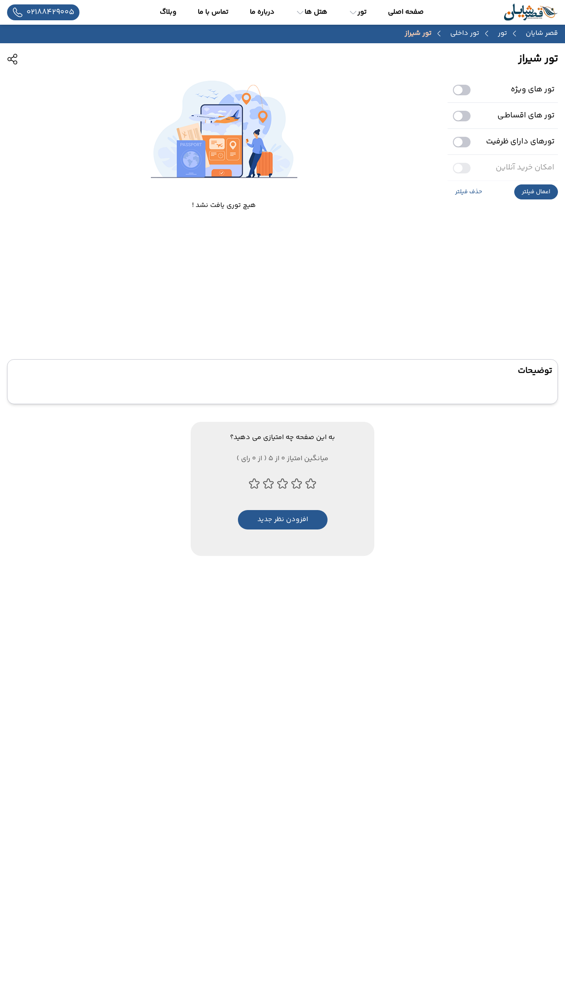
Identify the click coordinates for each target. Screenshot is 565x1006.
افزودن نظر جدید (282, 519)
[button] (536, 191)
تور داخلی (464, 33)
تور (502, 33)
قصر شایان (542, 33)
